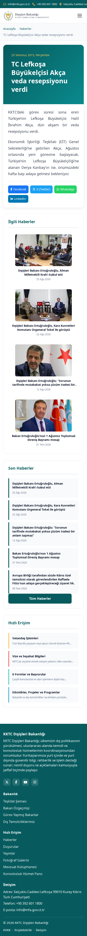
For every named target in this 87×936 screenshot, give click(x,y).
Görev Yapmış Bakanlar (21, 815)
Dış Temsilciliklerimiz (19, 821)
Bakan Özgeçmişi (16, 808)
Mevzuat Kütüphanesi (20, 867)
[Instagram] (34, 782)
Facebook (20, 189)
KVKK (7, 930)
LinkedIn (20, 199)
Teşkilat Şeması (15, 801)
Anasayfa (9, 29)
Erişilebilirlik (23, 930)
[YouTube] (25, 782)
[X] (7, 782)
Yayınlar (9, 853)
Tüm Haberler (40, 598)
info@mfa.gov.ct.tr (19, 4)
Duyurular (11, 846)
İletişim (41, 930)
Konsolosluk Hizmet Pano (22, 874)
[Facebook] (16, 782)
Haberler (26, 29)
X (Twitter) (43, 189)
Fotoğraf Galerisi (16, 860)
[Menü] (80, 16)
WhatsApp (67, 189)
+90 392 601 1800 (47, 4)
